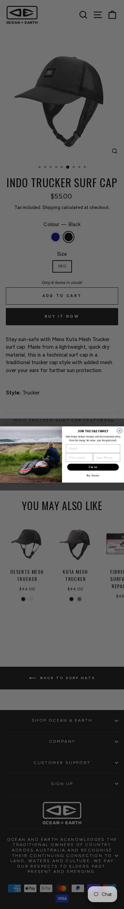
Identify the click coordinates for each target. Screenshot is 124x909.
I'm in (93, 467)
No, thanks (93, 475)
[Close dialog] (119, 430)
